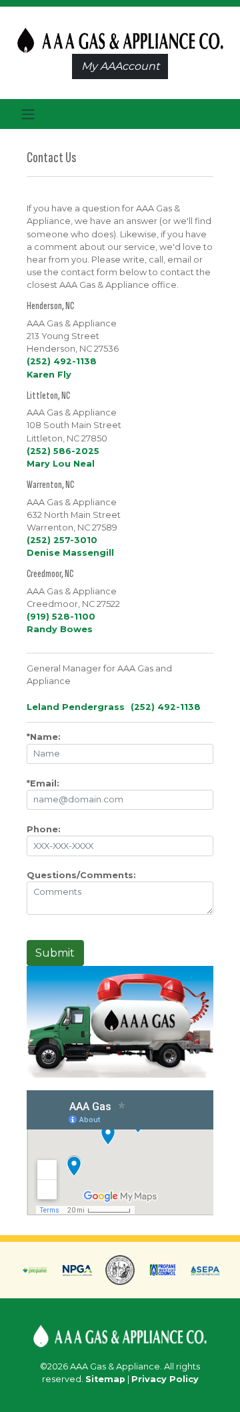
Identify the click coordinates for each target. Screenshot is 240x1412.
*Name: (44, 737)
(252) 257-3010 (62, 540)
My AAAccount (120, 66)
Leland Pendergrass (76, 707)
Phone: (44, 829)
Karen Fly (49, 375)
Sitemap (105, 1379)
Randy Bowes (60, 629)
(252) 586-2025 (63, 451)
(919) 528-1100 (61, 617)
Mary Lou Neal (61, 464)
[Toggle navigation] (28, 114)
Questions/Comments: (81, 875)
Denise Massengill (70, 553)
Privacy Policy (165, 1379)
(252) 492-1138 (62, 361)
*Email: (43, 783)
